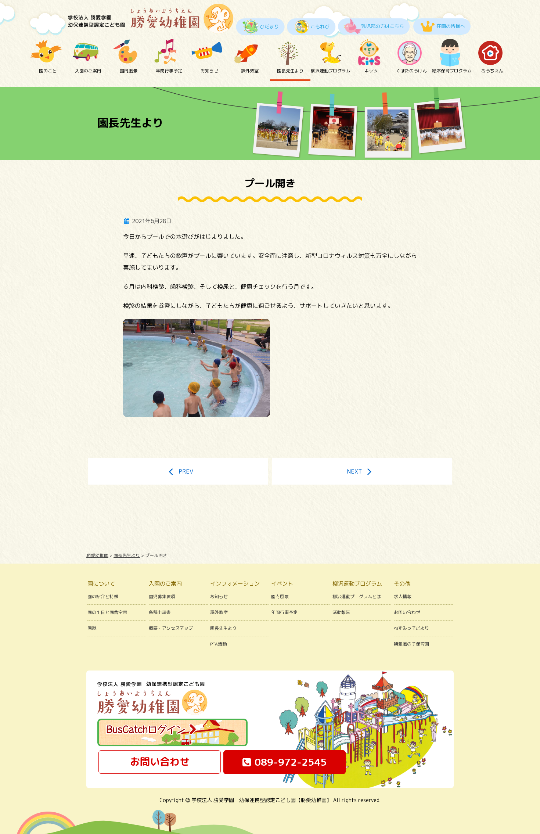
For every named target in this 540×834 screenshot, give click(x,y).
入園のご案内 (88, 71)
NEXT (354, 471)
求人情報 (402, 596)
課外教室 (250, 71)
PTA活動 (218, 644)
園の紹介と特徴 (102, 596)
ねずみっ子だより (411, 628)
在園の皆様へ (450, 26)
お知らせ (209, 71)
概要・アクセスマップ (171, 628)
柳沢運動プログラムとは (356, 596)
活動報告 (341, 612)
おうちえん (492, 71)
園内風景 (128, 71)
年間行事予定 (169, 71)
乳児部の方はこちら (382, 26)
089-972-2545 (291, 762)
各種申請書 (160, 612)
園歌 (91, 628)
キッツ (371, 71)
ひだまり (269, 26)
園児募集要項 (162, 596)
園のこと (48, 71)
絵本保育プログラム (452, 71)
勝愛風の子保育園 (411, 644)
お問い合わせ (407, 612)
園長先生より (290, 71)
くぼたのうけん (411, 71)
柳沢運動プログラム (330, 71)
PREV (186, 471)
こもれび (320, 26)
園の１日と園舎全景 (107, 612)
